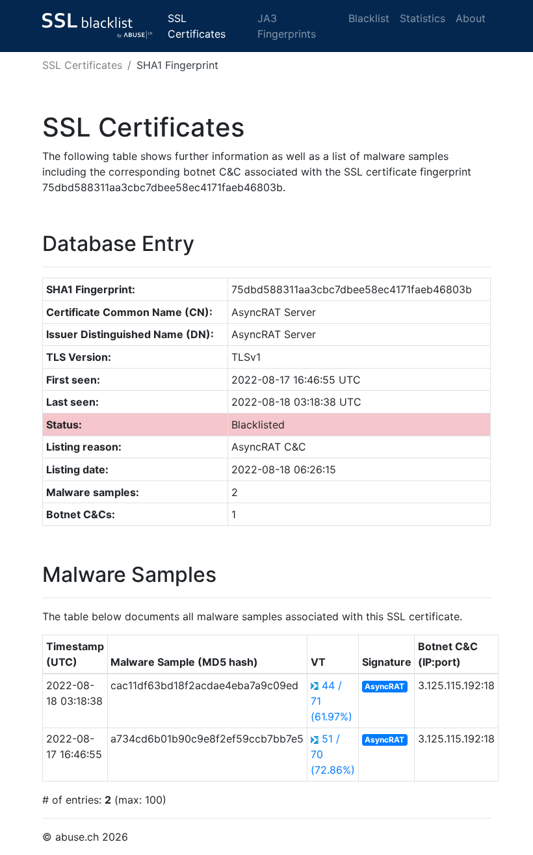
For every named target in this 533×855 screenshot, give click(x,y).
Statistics (422, 18)
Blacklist (368, 18)
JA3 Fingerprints (286, 26)
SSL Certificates (197, 26)
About (471, 18)
